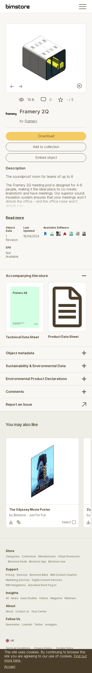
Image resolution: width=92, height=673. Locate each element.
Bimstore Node (17, 561)
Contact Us (22, 611)
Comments (15, 391)
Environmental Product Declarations (36, 379)
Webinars (70, 598)
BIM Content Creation (63, 574)
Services (22, 574)
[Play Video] (79, 86)
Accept (9, 666)
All (7, 598)
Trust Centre (38, 611)
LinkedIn (27, 624)
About (9, 611)
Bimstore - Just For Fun (30, 515)
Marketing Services (18, 580)
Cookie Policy (64, 648)
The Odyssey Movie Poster (29, 509)
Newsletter (13, 624)
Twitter (38, 624)
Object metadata (20, 353)
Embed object (46, 157)
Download (46, 136)
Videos (43, 598)
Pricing (10, 574)
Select (66, 522)
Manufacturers (47, 556)
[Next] (20, 86)
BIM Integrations (16, 585)
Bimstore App (37, 561)
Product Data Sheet (63, 336)
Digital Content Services (47, 580)
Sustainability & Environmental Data (36, 366)
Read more (15, 217)
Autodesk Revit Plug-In (42, 585)
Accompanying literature (27, 276)
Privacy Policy (43, 648)
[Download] (11, 522)
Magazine (56, 598)
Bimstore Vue (56, 561)
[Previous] (12, 86)
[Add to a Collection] (18, 522)
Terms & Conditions (18, 648)
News (14, 598)
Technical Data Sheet (22, 337)
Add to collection (46, 147)
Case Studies (28, 598)
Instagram (51, 624)
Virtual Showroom (69, 556)
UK (12, 640)
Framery (31, 121)
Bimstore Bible (39, 574)
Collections (29, 556)
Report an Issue (19, 404)
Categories (13, 556)
